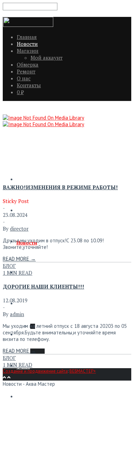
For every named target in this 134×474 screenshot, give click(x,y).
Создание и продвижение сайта (35, 371)
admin (17, 314)
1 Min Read (17, 272)
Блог (9, 265)
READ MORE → (19, 258)
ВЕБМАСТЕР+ (82, 371)
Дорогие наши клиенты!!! (43, 286)
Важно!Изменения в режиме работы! (60, 187)
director (19, 228)
